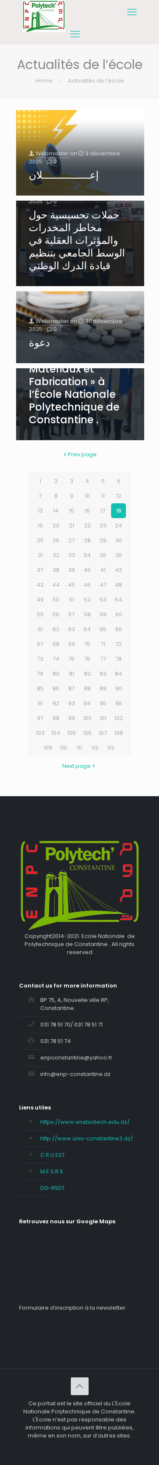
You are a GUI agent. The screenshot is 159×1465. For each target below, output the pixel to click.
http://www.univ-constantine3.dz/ (86, 1138)
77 (103, 659)
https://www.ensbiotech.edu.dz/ (85, 1122)
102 (118, 718)
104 (55, 733)
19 (40, 525)
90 (118, 688)
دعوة (39, 343)
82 (87, 674)
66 (118, 629)
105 (71, 733)
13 (40, 511)
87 (71, 688)
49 (40, 600)
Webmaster (52, 153)
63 (71, 629)
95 (103, 703)
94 (87, 703)
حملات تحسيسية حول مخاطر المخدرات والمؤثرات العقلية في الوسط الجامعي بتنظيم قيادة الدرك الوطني (77, 240)
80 (56, 674)
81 (71, 674)
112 (95, 748)
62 (56, 629)
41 (103, 570)
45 (71, 585)
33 (71, 555)
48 (118, 585)
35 (103, 555)
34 (87, 555)
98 (56, 718)
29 (103, 540)
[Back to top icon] (80, 1386)
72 (118, 644)
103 (40, 733)
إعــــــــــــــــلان (64, 175)
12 (118, 496)
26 (56, 540)
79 (40, 674)
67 (40, 644)
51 (71, 600)
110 (63, 748)
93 (71, 703)
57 (71, 614)
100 (87, 718)
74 (56, 659)
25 (40, 540)
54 (118, 600)
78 (118, 659)
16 (87, 511)
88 (87, 688)
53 (103, 600)
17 (102, 511)
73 (40, 659)
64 (87, 629)
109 (48, 748)
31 (40, 555)
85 (40, 688)
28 (87, 540)
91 (40, 703)
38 (56, 570)
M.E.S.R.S (51, 1171)
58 (87, 614)
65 (103, 629)
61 (40, 629)
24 (118, 525)
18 (118, 511)
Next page (76, 766)
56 (56, 614)
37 (40, 570)
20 (56, 525)
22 (87, 525)
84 (118, 674)
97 (40, 718)
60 (118, 614)
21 (71, 525)
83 (103, 674)
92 (56, 703)
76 (87, 659)
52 (87, 600)
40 (87, 570)
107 (103, 733)
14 (56, 511)
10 (87, 496)
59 (103, 614)
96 (118, 703)
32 (56, 555)
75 (71, 659)
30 (118, 540)
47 (103, 585)
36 (118, 555)
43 (40, 585)
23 (103, 525)
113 (110, 748)
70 (87, 644)
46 (87, 585)
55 (40, 614)
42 (118, 570)
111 (79, 748)
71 (102, 644)
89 (103, 688)
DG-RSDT (52, 1188)
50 (56, 600)
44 (56, 585)
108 (118, 733)
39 (71, 570)
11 (103, 496)
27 (71, 540)
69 (71, 644)
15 (71, 511)
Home (44, 81)
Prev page (82, 454)
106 (87, 733)
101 (103, 718)
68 (56, 644)
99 (71, 718)
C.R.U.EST (52, 1155)
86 (56, 688)
